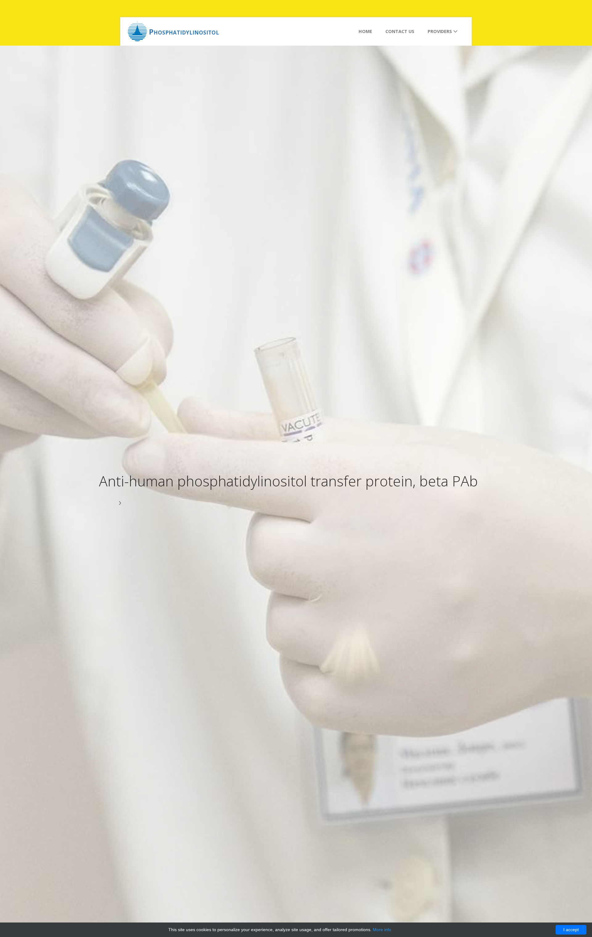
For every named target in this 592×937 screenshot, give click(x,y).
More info (382, 929)
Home (365, 31)
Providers (440, 31)
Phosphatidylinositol (184, 32)
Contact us (399, 31)
